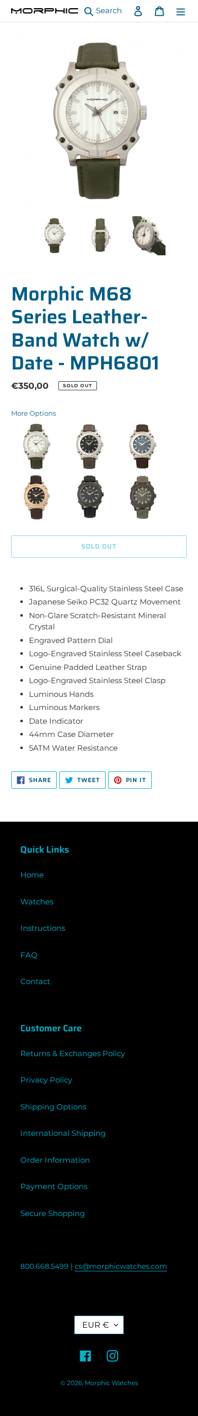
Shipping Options (53, 1106)
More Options (33, 413)
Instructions (42, 928)
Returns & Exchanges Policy (72, 1053)
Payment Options (53, 1186)
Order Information (55, 1160)
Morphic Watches (111, 1383)
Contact (35, 981)
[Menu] (180, 11)
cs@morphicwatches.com (121, 1266)
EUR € (95, 1325)
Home (32, 875)
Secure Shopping (52, 1213)
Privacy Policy (46, 1080)
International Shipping (63, 1133)
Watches (36, 901)
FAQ (29, 955)
